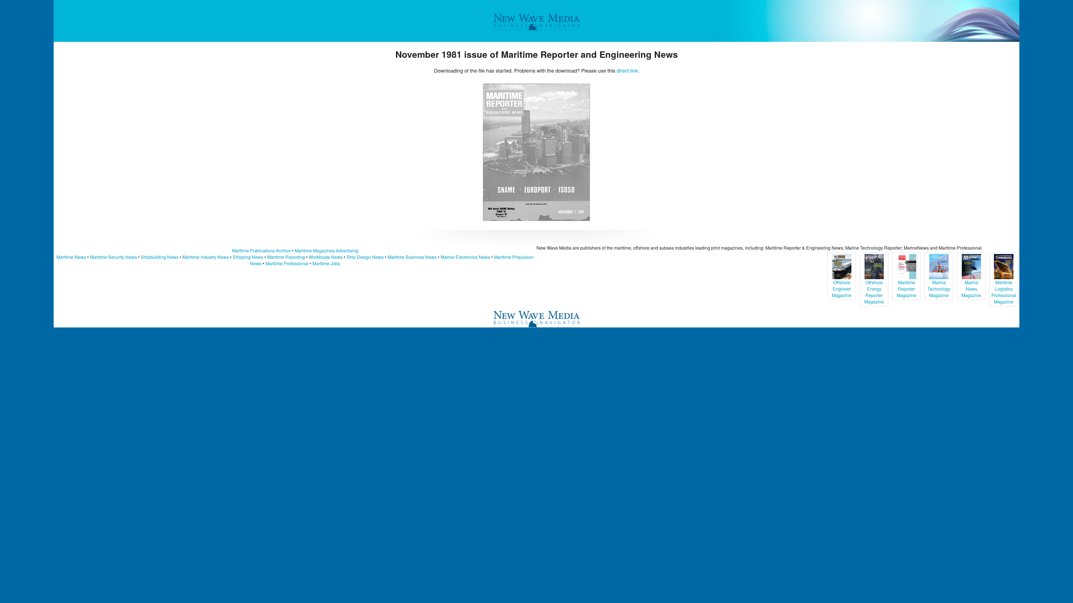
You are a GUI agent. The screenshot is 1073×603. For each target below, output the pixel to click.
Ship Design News (365, 257)
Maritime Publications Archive (261, 250)
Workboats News (326, 257)
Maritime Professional (286, 263)
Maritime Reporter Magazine (906, 288)
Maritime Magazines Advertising (326, 250)
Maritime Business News (413, 257)
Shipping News (248, 257)
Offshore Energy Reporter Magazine (874, 292)
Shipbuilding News (160, 257)
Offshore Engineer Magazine (841, 288)
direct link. (628, 70)
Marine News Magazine (971, 288)
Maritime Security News (113, 257)
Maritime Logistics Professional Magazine (1003, 292)
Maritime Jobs (326, 263)
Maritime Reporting (286, 257)
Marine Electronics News (465, 257)
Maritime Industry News (205, 257)
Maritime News (71, 257)
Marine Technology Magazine (938, 288)
